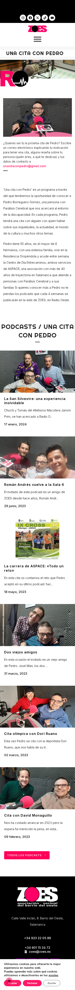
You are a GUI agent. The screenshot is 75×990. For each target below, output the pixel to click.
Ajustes (52, 983)
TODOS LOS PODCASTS (24, 855)
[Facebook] (30, 18)
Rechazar (32, 983)
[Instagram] (23, 18)
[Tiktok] (45, 18)
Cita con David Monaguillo (28, 815)
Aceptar (12, 983)
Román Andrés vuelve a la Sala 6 (34, 484)
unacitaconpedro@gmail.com (24, 166)
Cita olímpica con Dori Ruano (30, 734)
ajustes (53, 975)
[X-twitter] (37, 18)
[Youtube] (52, 18)
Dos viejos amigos (20, 652)
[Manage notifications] (9, 980)
